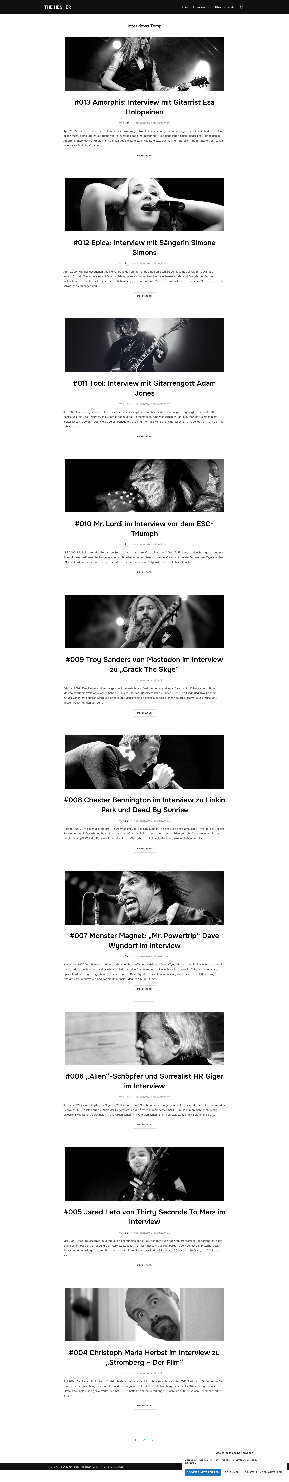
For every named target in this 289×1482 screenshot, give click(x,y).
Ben (127, 122)
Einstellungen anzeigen (263, 1472)
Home (184, 7)
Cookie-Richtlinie (101, 1467)
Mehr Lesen (146, 154)
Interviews (199, 7)
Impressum (86, 1467)
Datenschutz (117, 1467)
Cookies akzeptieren (203, 1472)
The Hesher (57, 7)
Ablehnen (232, 1472)
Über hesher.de (224, 7)
